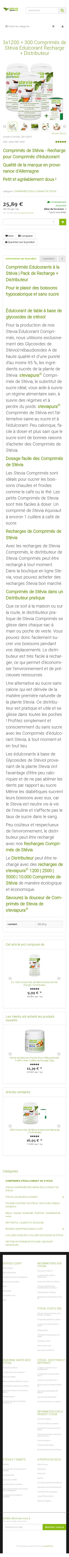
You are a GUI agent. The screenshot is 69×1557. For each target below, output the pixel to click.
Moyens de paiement (11, 1282)
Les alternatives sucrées (12, 1484)
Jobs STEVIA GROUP (45, 1496)
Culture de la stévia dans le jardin (48, 1325)
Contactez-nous (9, 1295)
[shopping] (53, 26)
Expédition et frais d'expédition (15, 1277)
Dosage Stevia (42, 1330)
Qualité (40, 1478)
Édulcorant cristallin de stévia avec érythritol (49, 1435)
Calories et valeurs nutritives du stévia (15, 1391)
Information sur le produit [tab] (21, 258)
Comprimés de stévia (45, 1445)
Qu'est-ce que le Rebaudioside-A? (49, 1385)
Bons (5, 1286)
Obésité (6, 1464)
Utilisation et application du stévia (48, 1336)
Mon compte (8, 1268)
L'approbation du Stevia (46, 1292)
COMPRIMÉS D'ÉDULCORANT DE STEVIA (35, 191)
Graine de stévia (43, 1441)
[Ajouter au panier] (62, 222)
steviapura (41, 1469)
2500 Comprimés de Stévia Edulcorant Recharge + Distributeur (35, 1131)
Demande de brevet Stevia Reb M (49, 1298)
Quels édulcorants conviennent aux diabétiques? (15, 1490)
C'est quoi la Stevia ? (45, 1271)
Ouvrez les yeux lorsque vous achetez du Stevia (49, 1314)
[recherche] (62, 10)
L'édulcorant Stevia (10, 1368)
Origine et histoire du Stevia (48, 1282)
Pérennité (41, 1474)
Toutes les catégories (19, 26)
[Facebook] (64, 1537)
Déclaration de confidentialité (49, 1487)
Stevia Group (42, 1464)
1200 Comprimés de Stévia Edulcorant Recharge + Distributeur (36, 983)
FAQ (4, 1300)
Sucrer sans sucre (44, 1346)
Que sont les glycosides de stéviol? (47, 1392)
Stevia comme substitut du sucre (15, 1381)
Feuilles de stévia (44, 1419)
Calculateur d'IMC (10, 1480)
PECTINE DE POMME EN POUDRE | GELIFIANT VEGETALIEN (29, 1243)
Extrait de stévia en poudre (48, 1424)
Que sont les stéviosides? (46, 1397)
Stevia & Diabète (9, 1377)
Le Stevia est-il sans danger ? (14, 1372)
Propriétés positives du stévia (49, 1320)
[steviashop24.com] (11, 9)
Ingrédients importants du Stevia (16, 1386)
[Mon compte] (62, 26)
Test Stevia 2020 (43, 1341)
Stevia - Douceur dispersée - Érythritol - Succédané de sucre (33, 1215)
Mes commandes (9, 1273)
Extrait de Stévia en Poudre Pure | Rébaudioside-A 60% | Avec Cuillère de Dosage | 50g (34, 1059)
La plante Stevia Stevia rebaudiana (46, 1276)
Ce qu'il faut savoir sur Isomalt (49, 1402)
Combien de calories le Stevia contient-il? (14, 1402)
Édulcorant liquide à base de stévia (48, 1429)
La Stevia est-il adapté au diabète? (12, 1496)
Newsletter (7, 1291)
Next (58, 978)
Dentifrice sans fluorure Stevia (49, 1450)
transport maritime (25, 213)
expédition (49, 1546)
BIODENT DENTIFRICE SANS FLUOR (24, 1229)
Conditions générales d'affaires (49, 1483)
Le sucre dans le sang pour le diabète (14, 1470)
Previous (10, 978)
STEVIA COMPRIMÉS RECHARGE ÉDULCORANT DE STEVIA (32, 1189)
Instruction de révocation (47, 1492)
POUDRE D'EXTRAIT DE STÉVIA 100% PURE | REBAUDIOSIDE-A (33, 1205)
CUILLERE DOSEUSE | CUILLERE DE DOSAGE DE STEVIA (34, 1235)
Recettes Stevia (9, 1397)
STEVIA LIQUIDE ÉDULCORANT (22, 1197)
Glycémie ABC (8, 1475)
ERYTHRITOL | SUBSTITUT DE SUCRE (25, 1222)
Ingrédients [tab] (48, 258)
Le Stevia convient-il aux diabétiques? (47, 1368)
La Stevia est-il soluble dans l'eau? (48, 1375)
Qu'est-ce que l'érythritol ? (47, 1380)
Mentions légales (44, 1501)
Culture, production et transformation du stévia (47, 1287)
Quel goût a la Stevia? (45, 1350)
